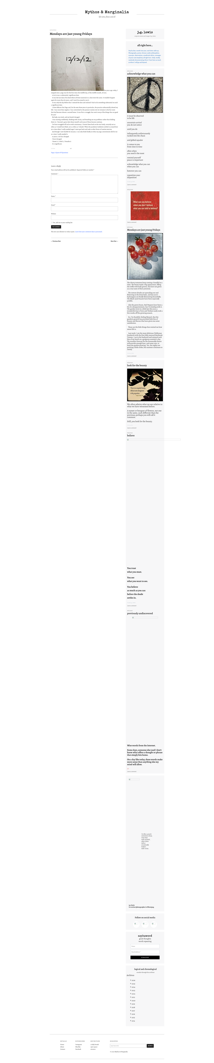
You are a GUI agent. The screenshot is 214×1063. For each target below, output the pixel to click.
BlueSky (77, 1047)
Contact (62, 1049)
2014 (133, 1021)
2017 (133, 1010)
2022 (133, 994)
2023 (133, 990)
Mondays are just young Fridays (71, 34)
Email (53, 205)
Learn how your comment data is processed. (88, 232)
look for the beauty (137, 365)
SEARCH (150, 1045)
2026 (133, 980)
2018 (133, 1007)
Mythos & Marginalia (107, 12)
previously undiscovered (140, 613)
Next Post (114, 241)
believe (131, 435)
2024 (133, 987)
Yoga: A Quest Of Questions (59, 153)
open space (94, 1047)
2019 (133, 1004)
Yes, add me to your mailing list (62, 223)
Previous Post (56, 241)
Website (53, 214)
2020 (133, 1000)
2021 (133, 997)
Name (53, 196)
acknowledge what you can (141, 73)
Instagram (78, 1044)
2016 (133, 1014)
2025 (133, 983)
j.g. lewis (145, 32)
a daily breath (95, 1044)
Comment (54, 174)
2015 (133, 1017)
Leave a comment (132, 184)
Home (62, 1044)
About (62, 1047)
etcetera (93, 1049)
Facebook (78, 1049)
